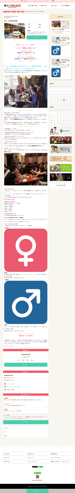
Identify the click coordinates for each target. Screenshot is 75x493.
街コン (18, 11)
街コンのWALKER (35, 486)
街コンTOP (6, 454)
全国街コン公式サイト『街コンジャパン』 (60, 461)
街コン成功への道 (32, 5)
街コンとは (6, 457)
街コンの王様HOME (7, 11)
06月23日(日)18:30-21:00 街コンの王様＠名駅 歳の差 (65, 61)
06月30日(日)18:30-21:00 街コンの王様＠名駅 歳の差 (65, 39)
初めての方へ (44, 5)
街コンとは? (54, 5)
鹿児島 (23, 11)
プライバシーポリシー (56, 457)
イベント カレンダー (32, 461)
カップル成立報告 (65, 5)
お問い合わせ (30, 454)
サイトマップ (30, 457)
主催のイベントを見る (8, 345)
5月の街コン (13, 11)
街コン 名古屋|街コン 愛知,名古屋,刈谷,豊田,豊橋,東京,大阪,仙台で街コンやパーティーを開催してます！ (13, 5)
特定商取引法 (54, 454)
